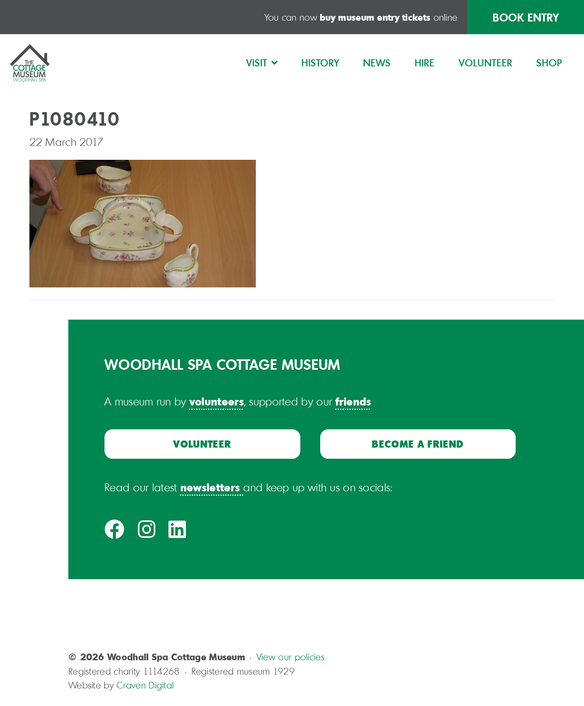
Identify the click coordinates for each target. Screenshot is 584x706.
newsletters (210, 487)
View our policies (291, 656)
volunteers (217, 401)
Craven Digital (145, 684)
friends (353, 401)
